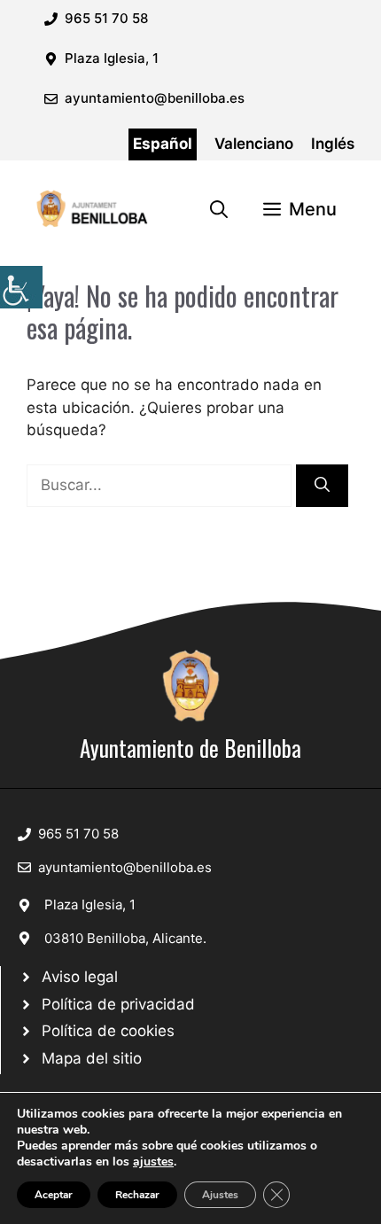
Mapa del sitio (92, 1058)
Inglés (332, 143)
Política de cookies (108, 1031)
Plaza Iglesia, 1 (90, 904)
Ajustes (220, 1195)
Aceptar (54, 1195)
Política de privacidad (118, 1004)
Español (162, 143)
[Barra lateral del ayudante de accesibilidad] (21, 287)
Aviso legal (80, 977)
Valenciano (253, 143)
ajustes (153, 1162)
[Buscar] (322, 485)
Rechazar (137, 1195)
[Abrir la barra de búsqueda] (218, 209)
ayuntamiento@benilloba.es (155, 98)
